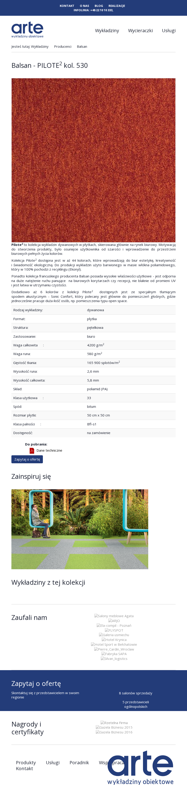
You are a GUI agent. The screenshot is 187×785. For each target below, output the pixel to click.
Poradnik (79, 763)
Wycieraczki (140, 30)
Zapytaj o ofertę (27, 459)
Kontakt (67, 6)
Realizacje (117, 6)
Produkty (26, 763)
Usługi (169, 30)
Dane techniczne (49, 450)
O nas (84, 6)
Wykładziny (107, 30)
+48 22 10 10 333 (101, 10)
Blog (99, 6)
